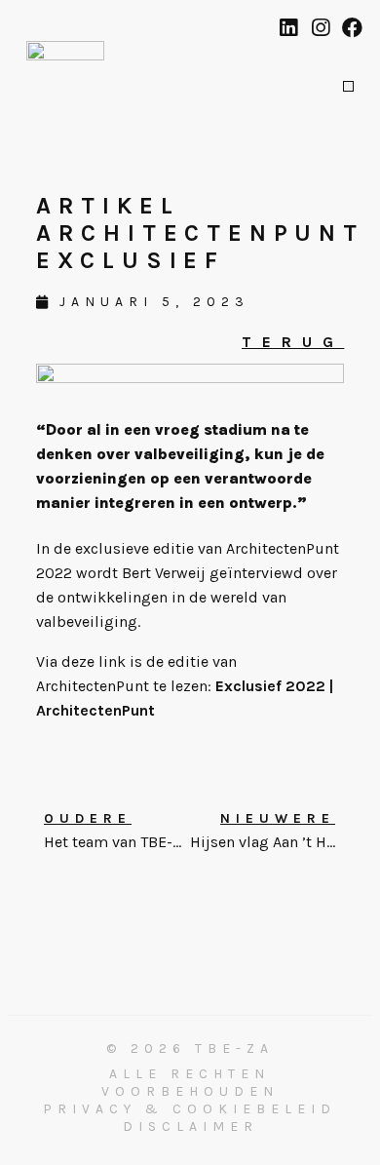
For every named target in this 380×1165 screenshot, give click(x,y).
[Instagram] (320, 28)
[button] (348, 86)
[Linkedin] (288, 28)
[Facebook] (352, 28)
